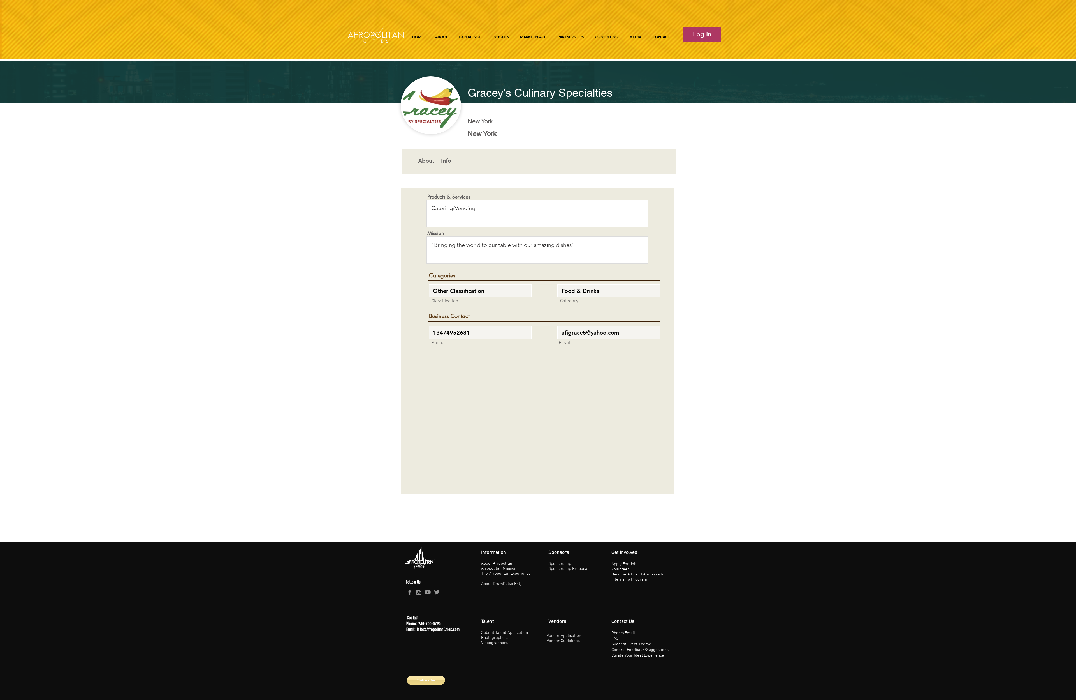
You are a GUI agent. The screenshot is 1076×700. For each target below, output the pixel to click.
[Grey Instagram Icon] (418, 592)
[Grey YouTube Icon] (427, 592)
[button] (470, 34)
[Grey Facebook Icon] (409, 592)
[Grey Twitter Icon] (436, 592)
